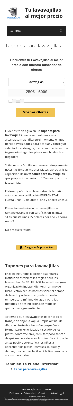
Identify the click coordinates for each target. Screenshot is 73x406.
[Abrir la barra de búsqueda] (61, 31)
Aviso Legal (57, 393)
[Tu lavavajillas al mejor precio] (14, 13)
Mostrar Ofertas (35, 112)
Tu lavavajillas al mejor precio (44, 12)
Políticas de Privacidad (22, 393)
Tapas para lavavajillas (30, 369)
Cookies (43, 393)
